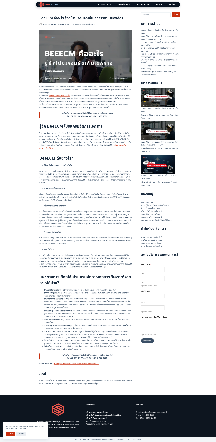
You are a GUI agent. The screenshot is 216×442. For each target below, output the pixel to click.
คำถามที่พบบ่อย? (124, 4)
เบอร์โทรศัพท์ (146, 291)
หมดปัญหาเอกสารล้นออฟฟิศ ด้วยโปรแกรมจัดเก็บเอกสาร (76, 363)
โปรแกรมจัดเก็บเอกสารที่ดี (59, 95)
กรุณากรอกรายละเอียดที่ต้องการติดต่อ (154, 317)
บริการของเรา (103, 4)
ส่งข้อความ (147, 340)
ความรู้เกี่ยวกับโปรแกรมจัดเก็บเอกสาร (84, 24)
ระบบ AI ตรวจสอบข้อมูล (150, 214)
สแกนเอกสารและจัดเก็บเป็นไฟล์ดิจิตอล (156, 220)
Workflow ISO (147, 202)
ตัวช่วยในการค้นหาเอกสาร (151, 208)
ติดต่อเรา (172, 4)
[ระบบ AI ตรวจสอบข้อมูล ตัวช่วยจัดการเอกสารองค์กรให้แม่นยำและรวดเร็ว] (158, 130)
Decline (21, 434)
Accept (10, 434)
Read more (145, 118)
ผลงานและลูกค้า (143, 4)
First (142, 273)
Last (142, 282)
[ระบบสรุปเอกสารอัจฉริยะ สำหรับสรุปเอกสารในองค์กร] (158, 97)
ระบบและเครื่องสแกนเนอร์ (151, 217)
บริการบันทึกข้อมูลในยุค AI (151, 211)
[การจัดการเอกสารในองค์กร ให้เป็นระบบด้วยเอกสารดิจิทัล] (158, 164)
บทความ (159, 4)
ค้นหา (176, 14)
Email (143, 303)
